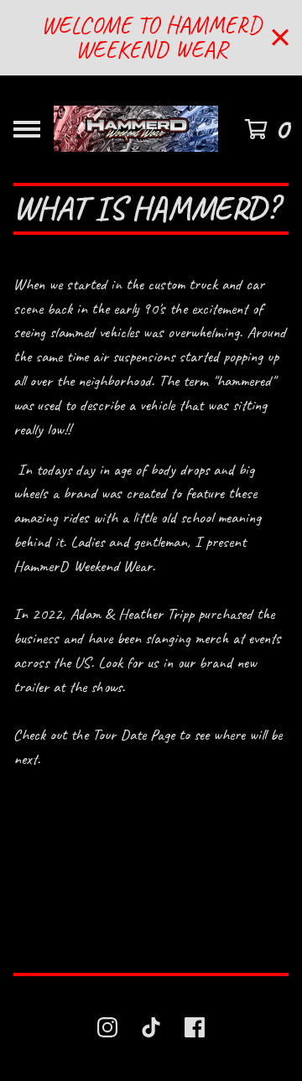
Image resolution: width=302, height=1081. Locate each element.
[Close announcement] (280, 37)
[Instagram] (107, 1027)
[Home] (136, 129)
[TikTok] (151, 1027)
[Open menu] (26, 129)
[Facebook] (194, 1027)
